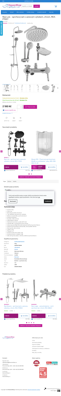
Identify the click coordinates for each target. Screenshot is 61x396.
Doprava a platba (29, 1)
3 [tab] (31, 322)
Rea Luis (16, 257)
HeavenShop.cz (6, 373)
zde (39, 197)
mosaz (16, 249)
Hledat (37, 6)
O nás (33, 340)
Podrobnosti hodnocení (20, 23)
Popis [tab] (4, 181)
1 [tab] (29, 174)
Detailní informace (6, 113)
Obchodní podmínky (37, 342)
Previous (1, 151)
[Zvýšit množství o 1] (23, 106)
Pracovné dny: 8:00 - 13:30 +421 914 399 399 (12, 366)
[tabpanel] (17, 151)
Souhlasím (48, 201)
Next (60, 151)
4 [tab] (33, 322)
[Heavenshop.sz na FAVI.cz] (38, 363)
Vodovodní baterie (19, 241)
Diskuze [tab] (9, 181)
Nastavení (13, 201)
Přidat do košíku (31, 107)
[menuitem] (4, 12)
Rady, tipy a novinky (37, 352)
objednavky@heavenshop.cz (9, 362)
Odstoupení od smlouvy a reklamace (40, 348)
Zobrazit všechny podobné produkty (30, 325)
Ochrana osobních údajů (37, 346)
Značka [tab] (14, 181)
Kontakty (34, 350)
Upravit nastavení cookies (34, 389)
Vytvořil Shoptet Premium (53, 389)
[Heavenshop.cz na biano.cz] (45, 372)
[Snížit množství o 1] (23, 108)
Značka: (30, 23)
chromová (17, 247)
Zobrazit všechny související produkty (31, 177)
